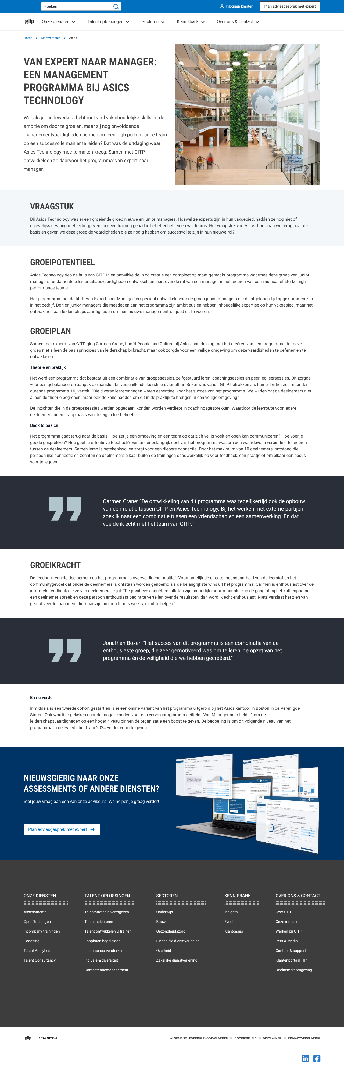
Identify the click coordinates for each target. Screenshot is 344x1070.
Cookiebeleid (245, 1038)
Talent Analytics (37, 951)
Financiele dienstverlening (177, 941)
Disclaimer (272, 1038)
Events (229, 922)
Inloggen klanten (239, 6)
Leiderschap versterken (104, 951)
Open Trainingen (37, 922)
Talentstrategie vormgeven (107, 912)
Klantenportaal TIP (291, 960)
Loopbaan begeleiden (103, 941)
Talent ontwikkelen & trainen (108, 931)
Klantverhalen (50, 38)
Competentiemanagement (106, 970)
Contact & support (290, 951)
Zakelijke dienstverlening (176, 960)
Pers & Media (286, 941)
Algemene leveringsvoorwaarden (199, 1038)
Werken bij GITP (288, 931)
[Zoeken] (116, 6)
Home (28, 38)
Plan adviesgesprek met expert (290, 6)
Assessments (35, 912)
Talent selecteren (99, 922)
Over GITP (283, 912)
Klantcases (233, 931)
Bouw (161, 922)
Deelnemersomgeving (293, 970)
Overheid (163, 951)
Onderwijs (164, 912)
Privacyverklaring (304, 1038)
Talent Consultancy (40, 960)
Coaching (32, 941)
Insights (231, 912)
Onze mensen (286, 922)
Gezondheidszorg (170, 931)
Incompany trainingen (42, 931)
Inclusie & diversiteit (101, 960)
